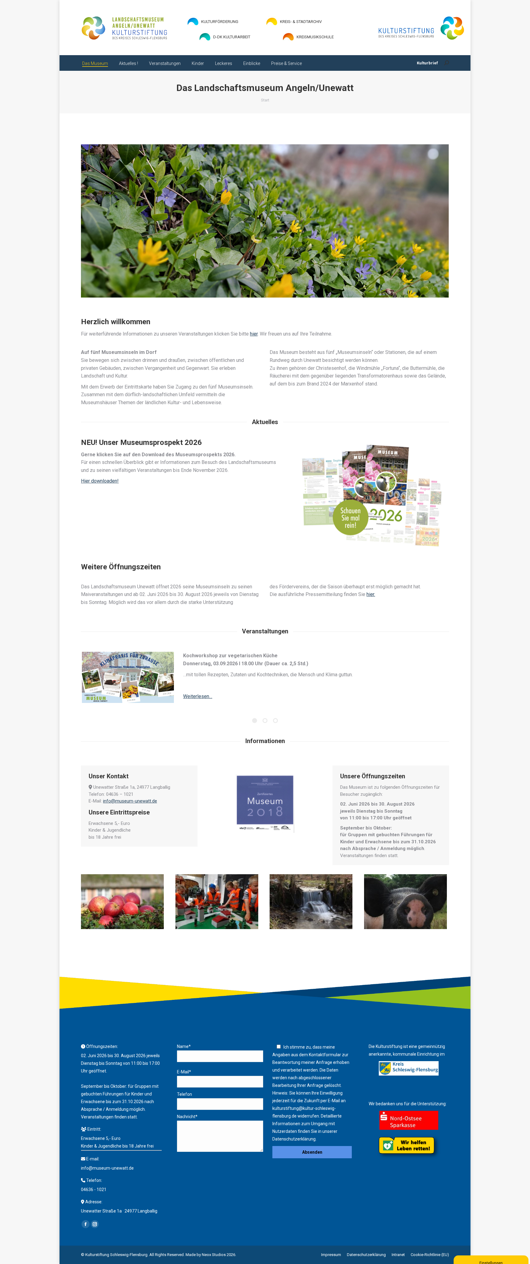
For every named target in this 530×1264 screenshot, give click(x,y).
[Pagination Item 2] (265, 720)
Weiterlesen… (197, 696)
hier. (371, 595)
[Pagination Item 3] (275, 720)
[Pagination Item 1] (254, 720)
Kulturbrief (427, 63)
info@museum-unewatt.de (130, 801)
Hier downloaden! (100, 481)
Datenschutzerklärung (294, 1139)
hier (254, 334)
